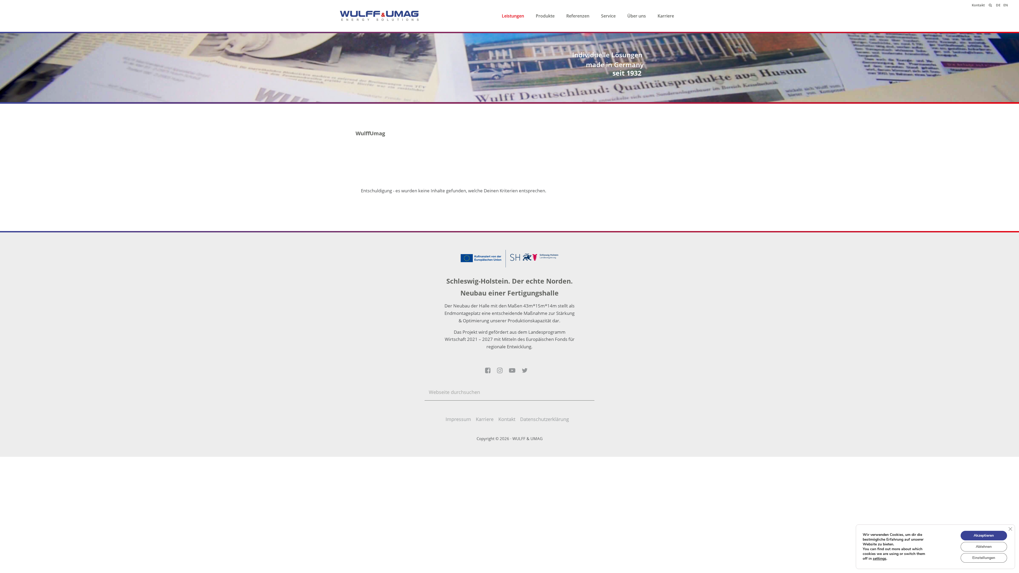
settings (879, 558)
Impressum (458, 419)
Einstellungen (983, 557)
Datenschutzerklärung (544, 419)
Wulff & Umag (379, 16)
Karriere (485, 419)
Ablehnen (984, 546)
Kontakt (506, 419)
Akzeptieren (984, 535)
